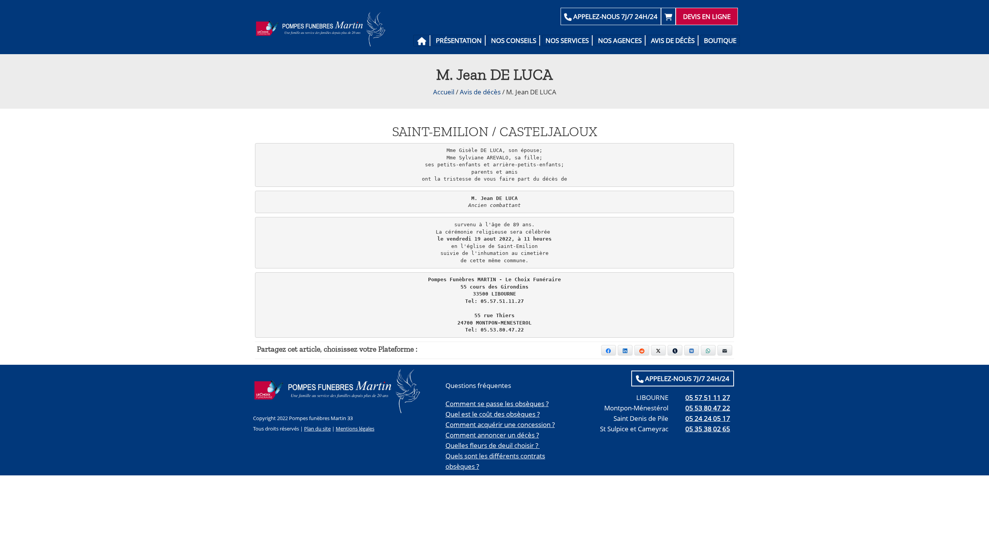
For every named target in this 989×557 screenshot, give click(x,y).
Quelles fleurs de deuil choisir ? (492, 445)
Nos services (567, 40)
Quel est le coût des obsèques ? (492, 414)
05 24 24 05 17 (707, 418)
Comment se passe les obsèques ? (497, 403)
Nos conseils (513, 40)
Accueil (443, 91)
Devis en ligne (707, 16)
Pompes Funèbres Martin (323, 29)
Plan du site (317, 428)
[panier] (668, 16)
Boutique (720, 40)
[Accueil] (422, 40)
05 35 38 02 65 (707, 428)
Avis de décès (673, 40)
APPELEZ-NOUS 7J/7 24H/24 (615, 16)
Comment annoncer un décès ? (492, 435)
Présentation (459, 40)
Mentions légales (355, 428)
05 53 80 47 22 (707, 407)
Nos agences (620, 40)
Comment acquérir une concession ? (500, 424)
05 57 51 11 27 (707, 397)
